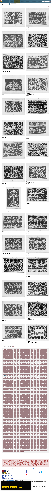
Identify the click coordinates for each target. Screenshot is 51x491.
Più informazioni (24, 28)
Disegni (27, 1)
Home (12, 1)
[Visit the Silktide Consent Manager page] (28, 487)
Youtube (28, 474)
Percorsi (40, 1)
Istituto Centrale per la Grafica (7, 468)
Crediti (29, 468)
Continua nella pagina (5, 346)
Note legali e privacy (35, 468)
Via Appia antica (13, 3)
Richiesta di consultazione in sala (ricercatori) (20, 468)
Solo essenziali (13, 487)
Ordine (36, 6)
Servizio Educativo (30, 471)
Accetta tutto (5, 487)
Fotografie (34, 1)
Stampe (17, 1)
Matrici (22, 1)
